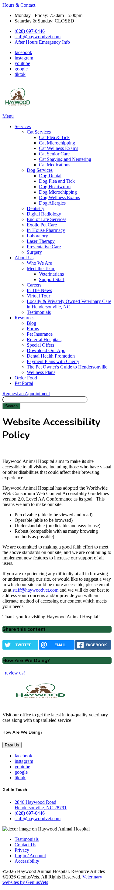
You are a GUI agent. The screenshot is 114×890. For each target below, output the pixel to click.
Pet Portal (24, 383)
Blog (31, 323)
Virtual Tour (38, 295)
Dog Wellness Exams (59, 197)
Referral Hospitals (44, 339)
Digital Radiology (44, 213)
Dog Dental (50, 175)
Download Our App (46, 350)
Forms (33, 328)
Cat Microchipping (57, 142)
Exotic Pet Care (42, 224)
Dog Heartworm (55, 186)
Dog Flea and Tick (57, 181)
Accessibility (27, 861)
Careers (34, 284)
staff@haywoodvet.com (37, 36)
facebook (23, 52)
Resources (24, 317)
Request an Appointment (26, 393)
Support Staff (51, 279)
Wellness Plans (41, 372)
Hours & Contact (18, 5)
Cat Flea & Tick (54, 137)
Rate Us (12, 745)
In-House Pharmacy (46, 230)
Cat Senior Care (54, 153)
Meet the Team (41, 268)
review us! (14, 672)
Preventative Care (44, 246)
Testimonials (39, 312)
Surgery (34, 252)
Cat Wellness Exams (58, 148)
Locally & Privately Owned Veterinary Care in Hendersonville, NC (69, 304)
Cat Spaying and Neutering (65, 159)
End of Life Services (46, 219)
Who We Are (39, 263)
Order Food (26, 377)
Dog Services (40, 170)
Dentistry (35, 208)
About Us (24, 257)
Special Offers (40, 345)
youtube (22, 63)
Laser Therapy (41, 241)
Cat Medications (54, 164)
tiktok (20, 74)
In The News (39, 290)
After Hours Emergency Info (42, 42)
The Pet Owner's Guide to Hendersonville (67, 366)
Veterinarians (51, 274)
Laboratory (37, 235)
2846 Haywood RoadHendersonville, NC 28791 (41, 805)
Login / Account (30, 855)
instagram (24, 57)
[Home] (17, 110)
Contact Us (25, 844)
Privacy (22, 850)
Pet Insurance (40, 334)
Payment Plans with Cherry (53, 361)
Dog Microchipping (58, 192)
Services (23, 126)
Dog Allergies (52, 203)
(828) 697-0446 (30, 31)
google (21, 68)
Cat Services (39, 131)
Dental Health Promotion (51, 355)
